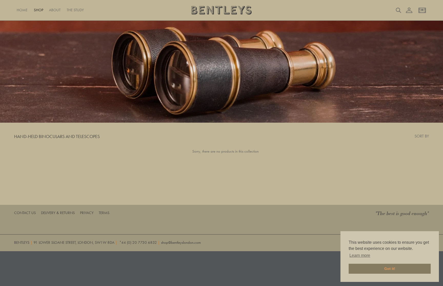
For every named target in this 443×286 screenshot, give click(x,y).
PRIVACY (87, 212)
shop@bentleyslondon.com (181, 242)
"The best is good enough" (402, 213)
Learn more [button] (359, 255)
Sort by (422, 136)
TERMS (104, 212)
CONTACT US (25, 212)
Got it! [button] (389, 269)
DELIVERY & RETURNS (58, 212)
